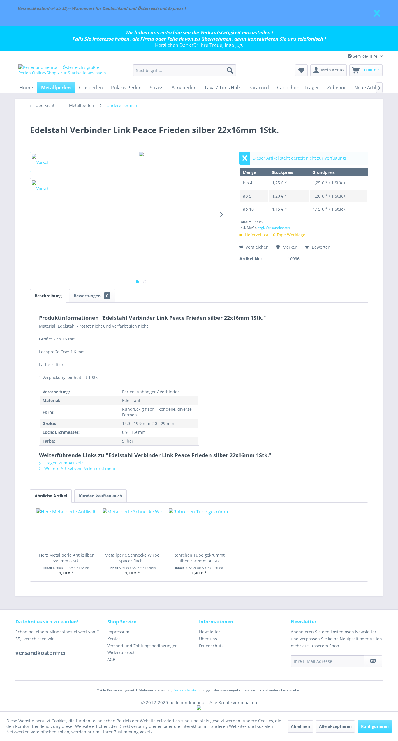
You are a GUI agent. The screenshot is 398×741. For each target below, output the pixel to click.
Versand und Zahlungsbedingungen (142, 646)
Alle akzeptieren (335, 726)
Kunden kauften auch (100, 496)
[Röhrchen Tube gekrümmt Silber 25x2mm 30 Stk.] (199, 528)
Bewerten (320, 247)
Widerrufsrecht (122, 652)
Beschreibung (48, 295)
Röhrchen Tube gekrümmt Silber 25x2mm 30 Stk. (199, 558)
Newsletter (209, 632)
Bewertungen (91, 295)
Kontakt (114, 639)
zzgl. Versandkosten (274, 227)
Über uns (208, 639)
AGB (111, 659)
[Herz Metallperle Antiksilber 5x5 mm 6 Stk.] (66, 528)
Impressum (118, 632)
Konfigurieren (375, 726)
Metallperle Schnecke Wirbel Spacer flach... (133, 558)
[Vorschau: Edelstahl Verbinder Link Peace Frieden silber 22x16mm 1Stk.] (40, 162)
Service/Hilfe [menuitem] (365, 56)
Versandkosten (186, 690)
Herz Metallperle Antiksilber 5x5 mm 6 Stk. (66, 558)
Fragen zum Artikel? (63, 463)
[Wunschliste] (301, 70)
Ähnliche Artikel (51, 496)
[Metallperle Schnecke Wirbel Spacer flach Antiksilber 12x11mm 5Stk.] (133, 528)
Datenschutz (211, 646)
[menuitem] (184, 70)
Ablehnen (300, 726)
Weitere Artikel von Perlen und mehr (79, 468)
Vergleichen (256, 247)
